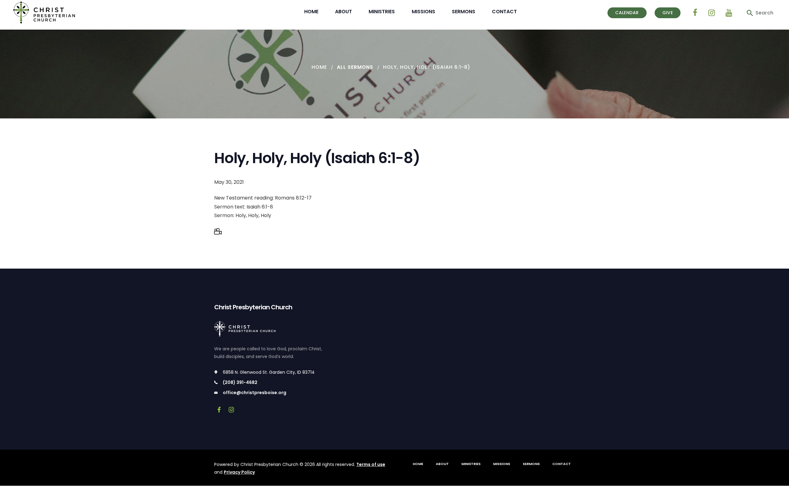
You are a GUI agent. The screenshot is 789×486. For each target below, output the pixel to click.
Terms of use (370, 464)
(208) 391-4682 (240, 382)
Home (319, 67)
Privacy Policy (239, 472)
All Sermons (355, 67)
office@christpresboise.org (254, 392)
